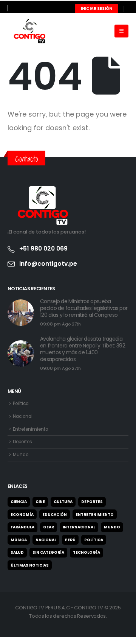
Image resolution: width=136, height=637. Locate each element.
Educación (54, 514)
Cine (40, 502)
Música (19, 540)
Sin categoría (48, 552)
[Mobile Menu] (121, 31)
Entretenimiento (30, 429)
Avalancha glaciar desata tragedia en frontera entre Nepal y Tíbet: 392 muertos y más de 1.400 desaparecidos (82, 349)
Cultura (63, 502)
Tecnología (86, 552)
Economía (22, 514)
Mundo (20, 455)
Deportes (22, 442)
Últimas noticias (30, 565)
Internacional (79, 527)
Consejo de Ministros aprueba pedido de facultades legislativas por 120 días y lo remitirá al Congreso (83, 308)
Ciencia (19, 502)
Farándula (22, 527)
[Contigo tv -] (26, 31)
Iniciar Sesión (96, 8)
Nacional (22, 416)
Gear (48, 527)
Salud (17, 552)
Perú (70, 540)
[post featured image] (21, 312)
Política (21, 403)
